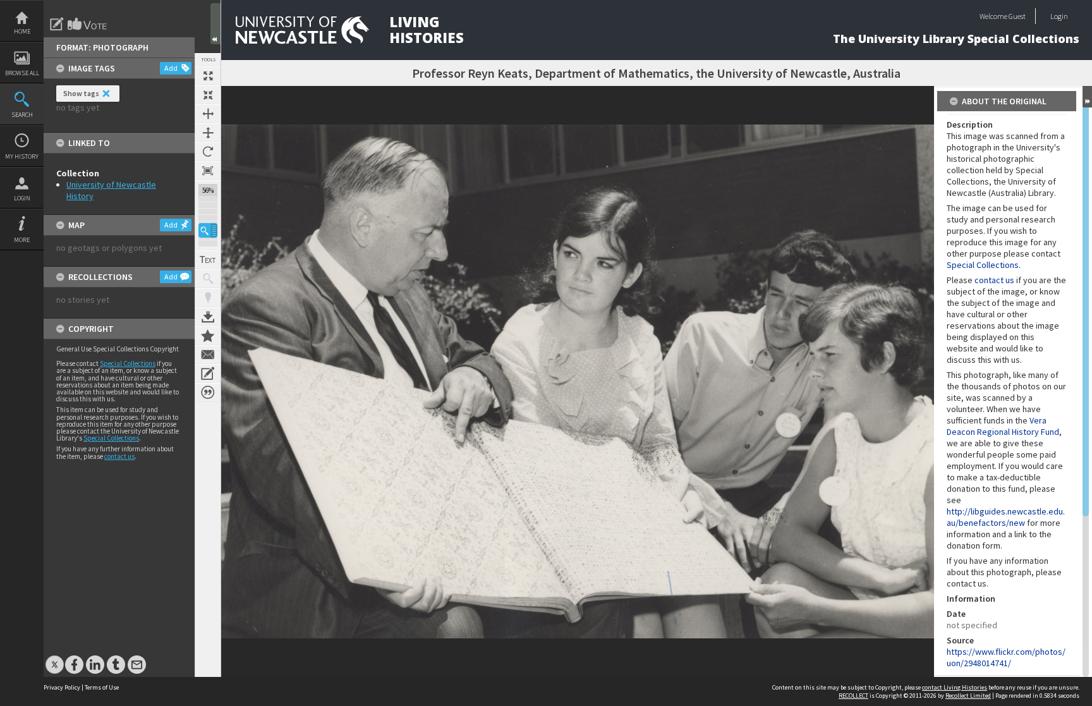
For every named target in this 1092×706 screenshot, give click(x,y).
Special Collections (127, 363)
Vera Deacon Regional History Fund (1003, 426)
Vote (88, 24)
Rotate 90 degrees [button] (208, 151)
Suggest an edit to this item (57, 24)
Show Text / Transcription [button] (208, 259)
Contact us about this (208, 354)
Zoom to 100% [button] (208, 170)
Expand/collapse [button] (1087, 96)
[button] (207, 230)
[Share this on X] (55, 658)
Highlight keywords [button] (208, 297)
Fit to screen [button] (208, 94)
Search (22, 115)
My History (22, 156)
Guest (1017, 16)
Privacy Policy (62, 687)
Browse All (22, 73)
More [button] (22, 240)
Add (171, 68)
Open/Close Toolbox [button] (215, 23)
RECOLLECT (853, 695)
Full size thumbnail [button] (208, 75)
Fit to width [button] (208, 113)
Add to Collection (208, 335)
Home (22, 31)
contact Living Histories (954, 687)
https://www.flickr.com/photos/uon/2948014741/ (1006, 657)
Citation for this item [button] (208, 392)
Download (208, 316)
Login (22, 198)
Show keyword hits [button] (208, 278)
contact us (119, 456)
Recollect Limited (968, 695)
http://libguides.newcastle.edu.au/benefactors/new (1006, 517)
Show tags (81, 93)
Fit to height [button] (208, 132)
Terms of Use (102, 687)
